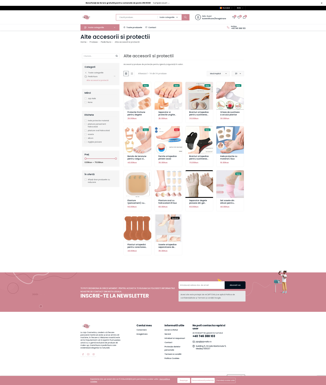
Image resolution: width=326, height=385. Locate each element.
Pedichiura (106, 42)
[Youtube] (88, 354)
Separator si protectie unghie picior (166, 115)
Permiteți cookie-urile (226, 380)
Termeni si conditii (173, 354)
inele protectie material (98, 120)
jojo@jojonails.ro (204, 341)
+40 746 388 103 (204, 336)
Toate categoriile (95, 72)
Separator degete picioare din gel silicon (198, 203)
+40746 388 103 (238, 28)
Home (83, 42)
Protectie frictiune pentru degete (136, 113)
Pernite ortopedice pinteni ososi (167, 157)
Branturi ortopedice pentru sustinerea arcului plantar (199, 115)
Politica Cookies (172, 358)
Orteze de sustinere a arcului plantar (230, 113)
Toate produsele (134, 27)
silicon (90, 138)
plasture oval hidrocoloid (99, 130)
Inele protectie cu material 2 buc (228, 157)
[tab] (126, 73)
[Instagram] (93, 354)
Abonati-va (235, 285)
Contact (152, 27)
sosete (91, 134)
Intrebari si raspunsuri (175, 338)
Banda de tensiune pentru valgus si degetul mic (136, 159)
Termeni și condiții (206, 298)
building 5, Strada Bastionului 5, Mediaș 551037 (211, 347)
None (90, 102)
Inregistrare (142, 334)
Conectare (142, 330)
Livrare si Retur (171, 330)
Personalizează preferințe (203, 380)
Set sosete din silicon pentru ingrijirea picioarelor (230, 203)
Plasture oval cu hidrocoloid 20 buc (167, 201)
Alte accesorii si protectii (97, 80)
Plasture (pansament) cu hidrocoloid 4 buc (136, 203)
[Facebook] (82, 354)
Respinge (184, 380)
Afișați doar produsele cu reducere (99, 180)
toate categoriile (96, 27)
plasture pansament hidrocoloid (97, 125)
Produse (94, 42)
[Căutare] (185, 17)
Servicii (168, 334)
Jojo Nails (92, 98)
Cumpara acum (161, 3)
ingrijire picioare (95, 142)
